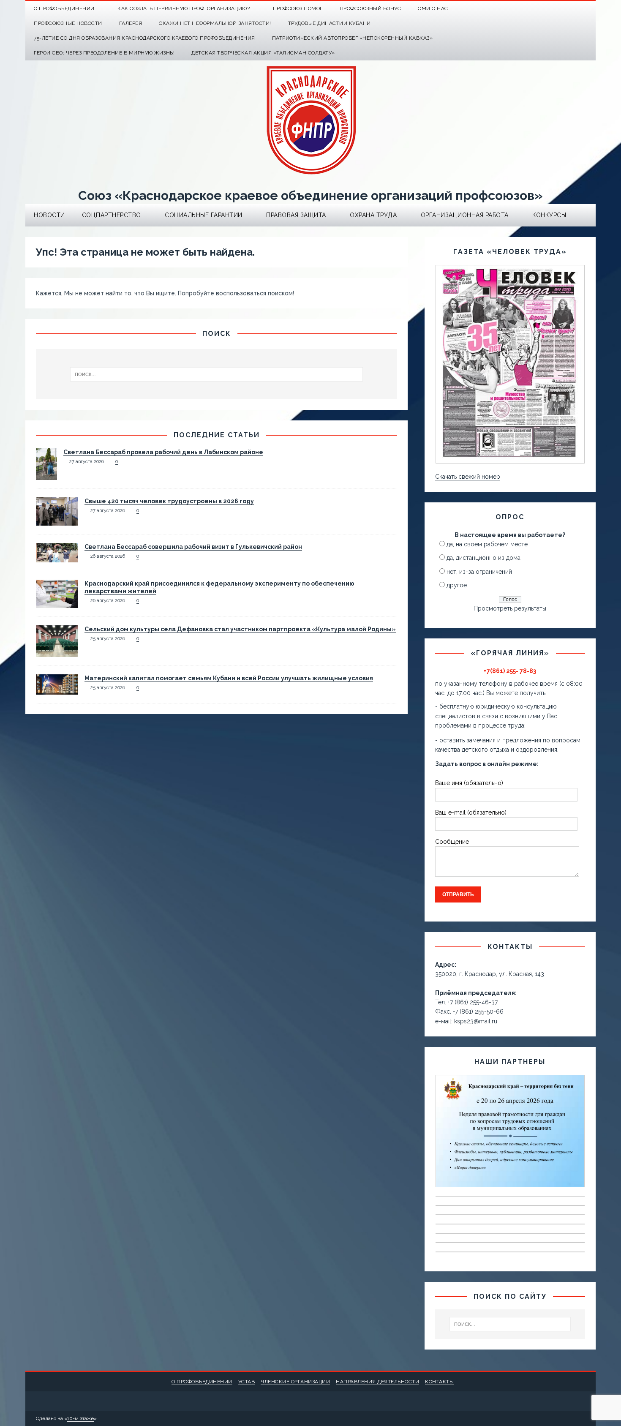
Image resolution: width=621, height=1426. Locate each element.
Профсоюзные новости (68, 23)
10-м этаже (80, 1418)
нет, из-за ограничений (479, 571)
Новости (49, 215)
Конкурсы (549, 215)
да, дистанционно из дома (483, 557)
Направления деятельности (377, 1382)
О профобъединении (202, 1382)
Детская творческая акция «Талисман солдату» (263, 53)
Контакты (439, 1382)
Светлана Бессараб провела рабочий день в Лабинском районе (163, 452)
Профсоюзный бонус (370, 8)
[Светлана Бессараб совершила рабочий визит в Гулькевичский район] (57, 557)
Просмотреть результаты (510, 608)
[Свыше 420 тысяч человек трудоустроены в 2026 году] (57, 520)
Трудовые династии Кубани (329, 23)
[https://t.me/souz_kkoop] (571, 8)
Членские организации (295, 1382)
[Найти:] (216, 374)
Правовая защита (296, 215)
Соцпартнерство (111, 215)
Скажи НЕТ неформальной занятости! (215, 23)
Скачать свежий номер (467, 476)
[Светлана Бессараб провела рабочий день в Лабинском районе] (46, 475)
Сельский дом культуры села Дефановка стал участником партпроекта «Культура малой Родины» (240, 629)
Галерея (130, 23)
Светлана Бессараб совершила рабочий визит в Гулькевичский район (193, 546)
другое (457, 585)
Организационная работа (465, 215)
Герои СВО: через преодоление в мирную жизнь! (104, 53)
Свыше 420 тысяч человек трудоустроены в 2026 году (169, 501)
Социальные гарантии (203, 215)
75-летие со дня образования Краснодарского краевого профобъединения (144, 38)
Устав (246, 1382)
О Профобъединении (64, 8)
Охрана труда (373, 215)
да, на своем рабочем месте (487, 544)
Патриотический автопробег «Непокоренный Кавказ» (352, 38)
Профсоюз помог (298, 8)
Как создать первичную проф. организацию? (183, 8)
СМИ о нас (433, 8)
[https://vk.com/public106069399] (588, 8)
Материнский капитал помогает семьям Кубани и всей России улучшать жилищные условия (228, 678)
